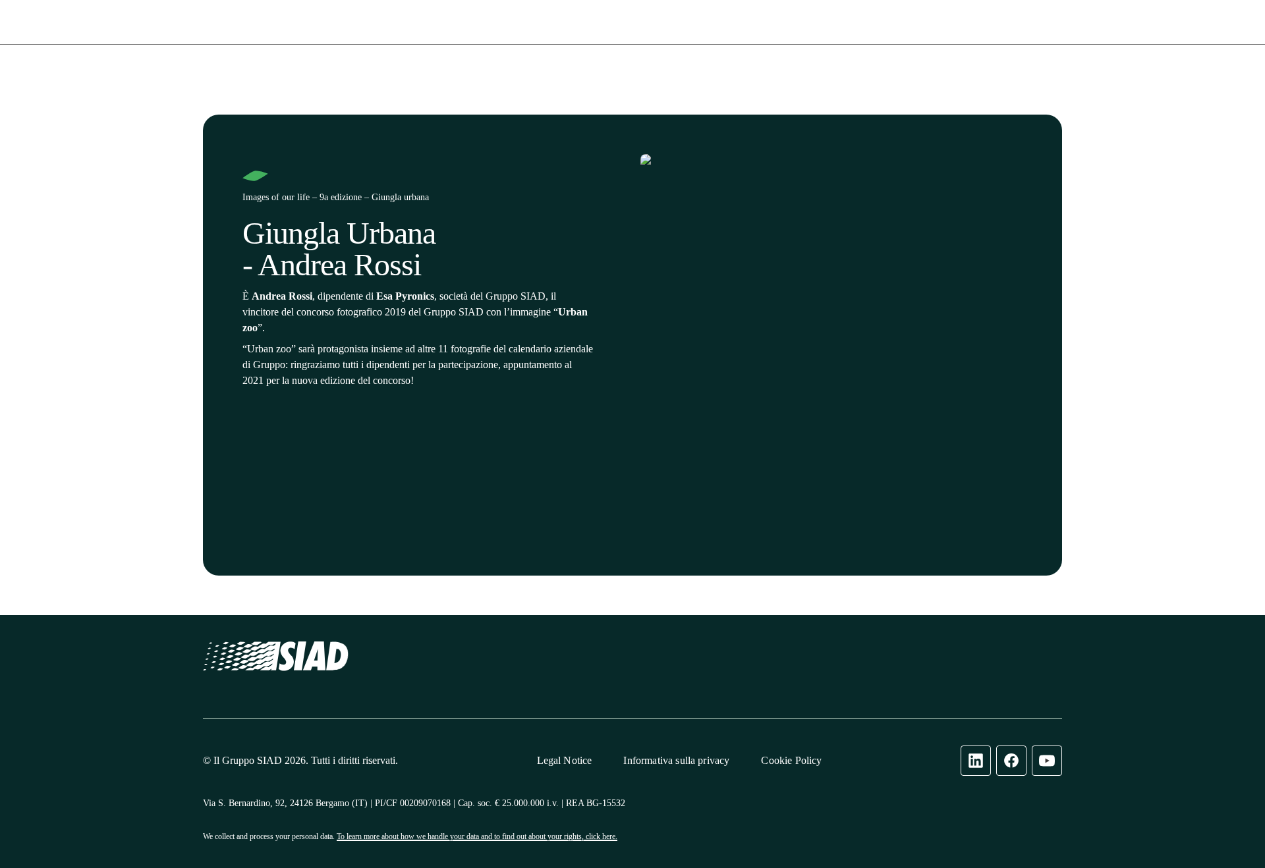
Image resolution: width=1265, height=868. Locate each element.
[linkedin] (976, 761)
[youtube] (1047, 761)
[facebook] (1011, 761)
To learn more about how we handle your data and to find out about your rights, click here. (477, 836)
